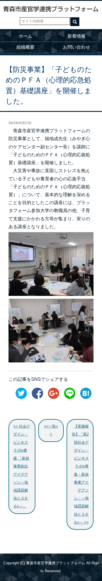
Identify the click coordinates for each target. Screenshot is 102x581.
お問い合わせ (76, 47)
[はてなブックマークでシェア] (84, 398)
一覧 (52, 426)
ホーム (25, 36)
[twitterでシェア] (20, 398)
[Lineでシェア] (68, 398)
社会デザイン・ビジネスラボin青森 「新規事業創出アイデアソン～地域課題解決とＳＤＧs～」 (21, 466)
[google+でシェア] (52, 398)
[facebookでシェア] (36, 398)
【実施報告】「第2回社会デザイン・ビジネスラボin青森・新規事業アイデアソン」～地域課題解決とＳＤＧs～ (80, 474)
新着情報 (76, 36)
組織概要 (25, 47)
